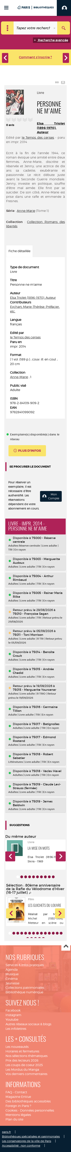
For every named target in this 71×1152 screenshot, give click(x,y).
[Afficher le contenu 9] (49, 876)
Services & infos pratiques (25, 965)
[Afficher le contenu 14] (61, 933)
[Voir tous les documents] (30, 893)
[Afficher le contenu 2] (21, 876)
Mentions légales (18, 1115)
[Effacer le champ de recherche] (54, 28)
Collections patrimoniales (25, 988)
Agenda (12, 969)
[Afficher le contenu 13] (57, 933)
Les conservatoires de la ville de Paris (26, 1141)
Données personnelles (37, 1110)
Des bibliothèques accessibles (28, 1101)
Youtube (12, 1019)
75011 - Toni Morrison (28, 635)
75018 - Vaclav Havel (46, 771)
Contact (21, 1092)
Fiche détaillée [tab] (19, 251)
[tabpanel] (35, 340)
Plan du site (14, 1119)
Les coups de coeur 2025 (24, 1065)
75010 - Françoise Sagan (30, 614)
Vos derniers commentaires (26, 1074)
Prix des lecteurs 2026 (22, 1060)
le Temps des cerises (38, 137)
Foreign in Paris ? (18, 1106)
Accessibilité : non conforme (21, 1145)
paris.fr (6, 1132)
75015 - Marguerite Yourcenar (34, 690)
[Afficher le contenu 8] (45, 876)
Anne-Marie (26, 211)
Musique (12, 974)
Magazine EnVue (18, 1097)
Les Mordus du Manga (22, 1069)
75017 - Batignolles (45, 724)
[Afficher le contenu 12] (53, 933)
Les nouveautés (17, 1047)
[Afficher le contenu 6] (37, 876)
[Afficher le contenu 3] (25, 876)
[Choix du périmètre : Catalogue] (7, 28)
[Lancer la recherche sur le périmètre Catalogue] (63, 28)
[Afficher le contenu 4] (29, 876)
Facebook (13, 1010)
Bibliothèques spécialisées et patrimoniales (31, 1136)
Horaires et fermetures (22, 1051)
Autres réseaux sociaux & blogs (28, 1024)
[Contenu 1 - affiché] (17, 876)
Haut (65, 946)
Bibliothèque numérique (24, 992)
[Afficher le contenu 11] (49, 933)
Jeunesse (12, 983)
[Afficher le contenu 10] (53, 876)
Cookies (11, 1110)
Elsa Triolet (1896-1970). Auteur (51, 127)
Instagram (13, 1015)
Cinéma (12, 979)
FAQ (9, 1092)
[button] (10, 856)
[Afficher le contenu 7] (41, 876)
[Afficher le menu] (6, 7)
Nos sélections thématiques (27, 1056)
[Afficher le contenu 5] (33, 876)
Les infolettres (16, 1029)
